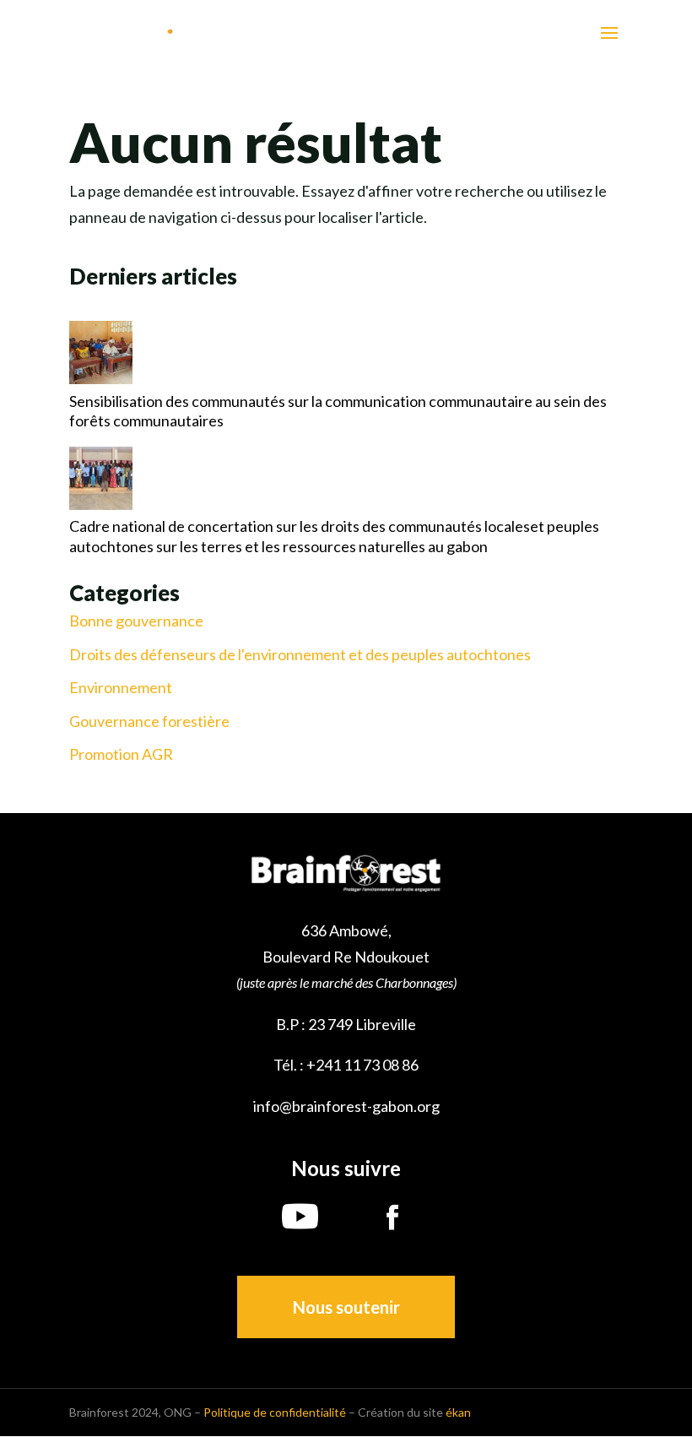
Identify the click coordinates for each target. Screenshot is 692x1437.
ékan (458, 1412)
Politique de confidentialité (274, 1412)
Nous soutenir (346, 1307)
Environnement (120, 688)
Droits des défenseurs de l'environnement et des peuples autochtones (300, 655)
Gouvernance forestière (149, 721)
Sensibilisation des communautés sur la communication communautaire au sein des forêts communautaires (338, 411)
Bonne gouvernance (136, 621)
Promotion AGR (121, 754)
